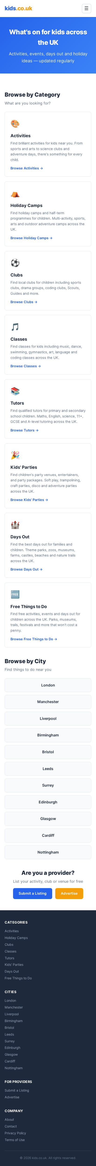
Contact (11, 1126)
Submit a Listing (33, 893)
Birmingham (48, 735)
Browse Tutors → (24, 430)
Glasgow (48, 818)
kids (18, 8)
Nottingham (48, 852)
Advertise (69, 893)
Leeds (48, 768)
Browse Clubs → (24, 302)
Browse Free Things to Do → (33, 639)
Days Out (19, 536)
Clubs (16, 274)
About (9, 1119)
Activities (20, 135)
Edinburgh (48, 802)
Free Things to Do (28, 606)
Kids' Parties (23, 467)
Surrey (48, 785)
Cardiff (48, 835)
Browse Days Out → (26, 569)
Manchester (48, 701)
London (48, 685)
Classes (18, 339)
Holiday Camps (26, 205)
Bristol (48, 751)
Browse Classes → (25, 366)
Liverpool (48, 718)
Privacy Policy (15, 1133)
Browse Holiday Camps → (31, 238)
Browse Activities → (26, 168)
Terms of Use (15, 1140)
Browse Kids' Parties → (29, 500)
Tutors (17, 403)
